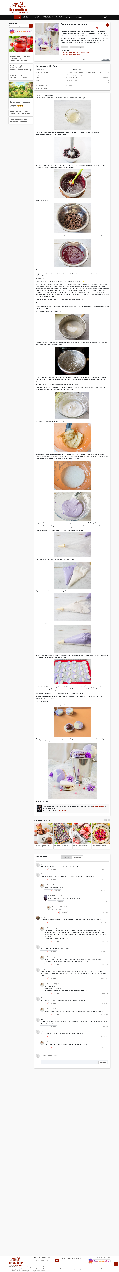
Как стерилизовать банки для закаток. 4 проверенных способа (20, 58)
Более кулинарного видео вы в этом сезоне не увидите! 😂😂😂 (20, 104)
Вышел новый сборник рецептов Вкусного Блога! (20, 112)
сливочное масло (41, 88)
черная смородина (42, 72)
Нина (54, 885)
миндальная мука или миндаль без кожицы (87, 72)
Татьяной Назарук (99, 806)
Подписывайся (23, 31)
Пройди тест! (36, 17)
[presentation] (105, 820)
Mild (46, 885)
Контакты (79, 17)
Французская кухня (77, 47)
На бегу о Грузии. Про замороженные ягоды (18, 120)
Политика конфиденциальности (70, 1258)
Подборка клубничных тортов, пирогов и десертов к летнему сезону (20, 68)
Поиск (18, 17)
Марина (55, 1009)
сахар (37, 80)
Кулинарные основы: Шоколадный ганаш (76, 52)
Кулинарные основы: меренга (72, 54)
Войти (106, 17)
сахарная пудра (78, 75)
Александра (56, 1042)
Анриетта (56, 957)
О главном (69, 17)
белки (75, 78)
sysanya (43, 917)
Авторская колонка (59, 17)
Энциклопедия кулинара (48, 17)
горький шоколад (41, 85)
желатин (38, 75)
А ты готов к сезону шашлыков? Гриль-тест (19, 76)
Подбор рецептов (26, 17)
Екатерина (56, 984)
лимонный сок (40, 83)
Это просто (62, 810)
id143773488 (63, 907)
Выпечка (64, 47)
